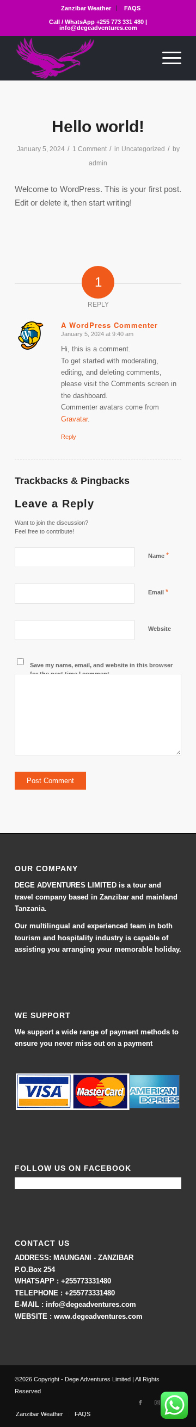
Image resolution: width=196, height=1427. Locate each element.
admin (98, 163)
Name (158, 555)
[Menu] (166, 58)
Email (158, 592)
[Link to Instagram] (157, 1402)
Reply (68, 436)
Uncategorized (143, 149)
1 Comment (89, 149)
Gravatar (74, 419)
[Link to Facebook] (140, 1402)
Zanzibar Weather (86, 8)
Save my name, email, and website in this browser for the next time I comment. (101, 670)
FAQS (132, 8)
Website (159, 628)
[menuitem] (86, 8)
